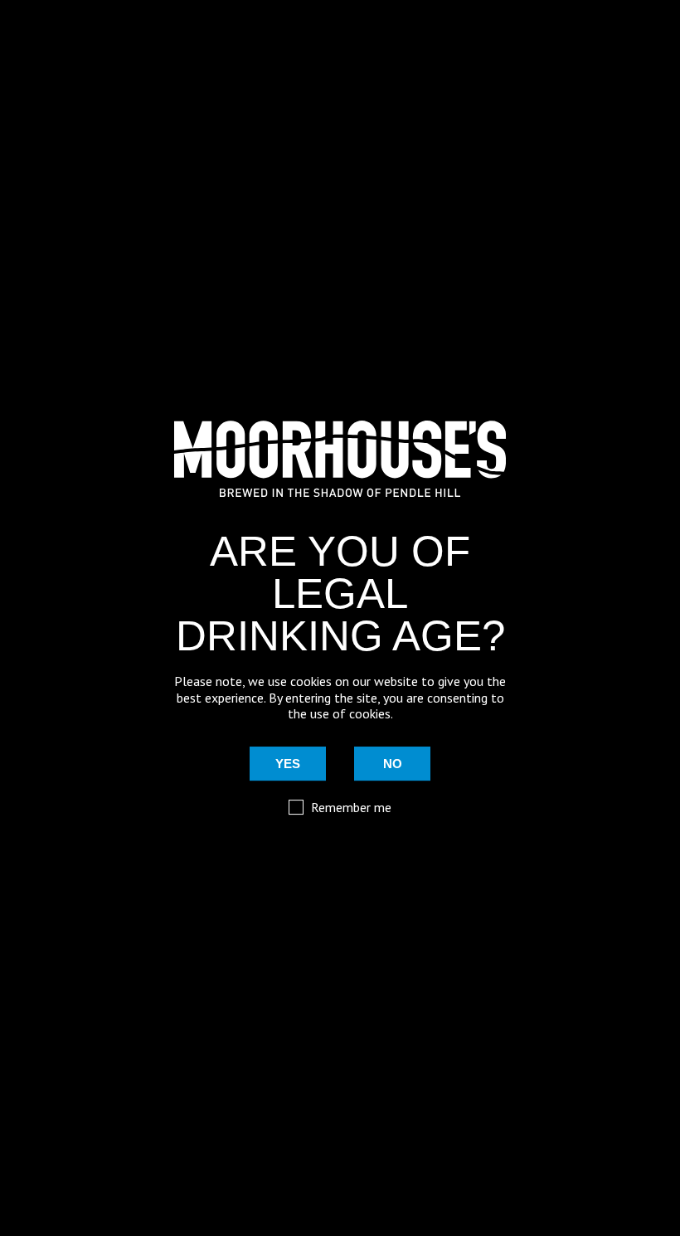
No (392, 764)
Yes (287, 764)
